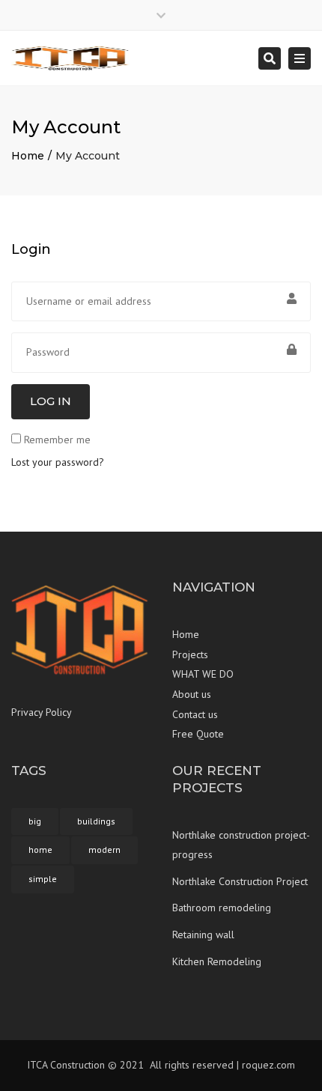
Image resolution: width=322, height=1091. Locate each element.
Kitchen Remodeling (216, 961)
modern (104, 849)
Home (27, 155)
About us (191, 694)
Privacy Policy (41, 712)
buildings (96, 821)
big (34, 821)
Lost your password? (57, 462)
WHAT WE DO (203, 674)
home (40, 849)
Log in (50, 401)
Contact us (195, 714)
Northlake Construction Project (240, 881)
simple (42, 878)
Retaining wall (203, 934)
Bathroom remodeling (221, 907)
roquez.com (268, 1065)
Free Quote (198, 734)
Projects (190, 654)
